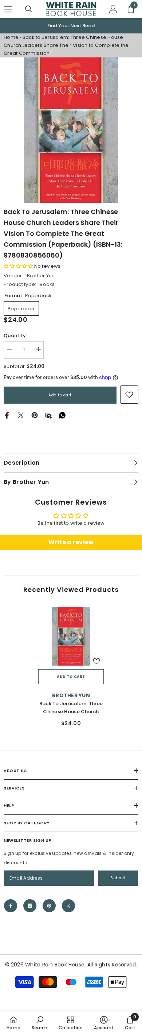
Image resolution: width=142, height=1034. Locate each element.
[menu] (8, 9)
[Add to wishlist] (96, 661)
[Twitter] (20, 415)
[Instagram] (30, 906)
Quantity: (15, 335)
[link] (129, 394)
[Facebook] (7, 415)
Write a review (71, 542)
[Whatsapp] (62, 415)
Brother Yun (41, 275)
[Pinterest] (34, 415)
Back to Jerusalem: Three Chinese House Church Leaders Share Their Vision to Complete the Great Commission (71, 708)
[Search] (28, 9)
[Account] (113, 9)
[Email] (48, 415)
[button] (18, 266)
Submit (118, 878)
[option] (71, 25)
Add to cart (60, 395)
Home (11, 37)
